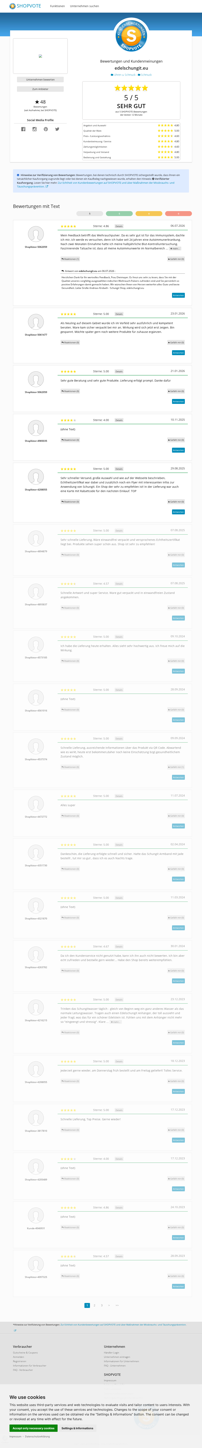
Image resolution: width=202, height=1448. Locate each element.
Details (119, 226)
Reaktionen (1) (71, 258)
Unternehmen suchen (84, 6)
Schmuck (146, 75)
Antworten (178, 295)
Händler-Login (111, 1352)
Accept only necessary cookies (33, 1428)
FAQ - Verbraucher (23, 1370)
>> (117, 1305)
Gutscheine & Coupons (25, 1352)
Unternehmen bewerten (40, 79)
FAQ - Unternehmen (115, 1365)
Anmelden (18, 1357)
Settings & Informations (77, 1428)
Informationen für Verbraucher (29, 1365)
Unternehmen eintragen (117, 1357)
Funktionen (57, 6)
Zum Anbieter (40, 89)
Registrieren (19, 1361)
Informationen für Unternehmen (121, 1361)
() (177, 258)
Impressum (15, 1436)
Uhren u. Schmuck (124, 75)
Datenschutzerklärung (37, 1436)
